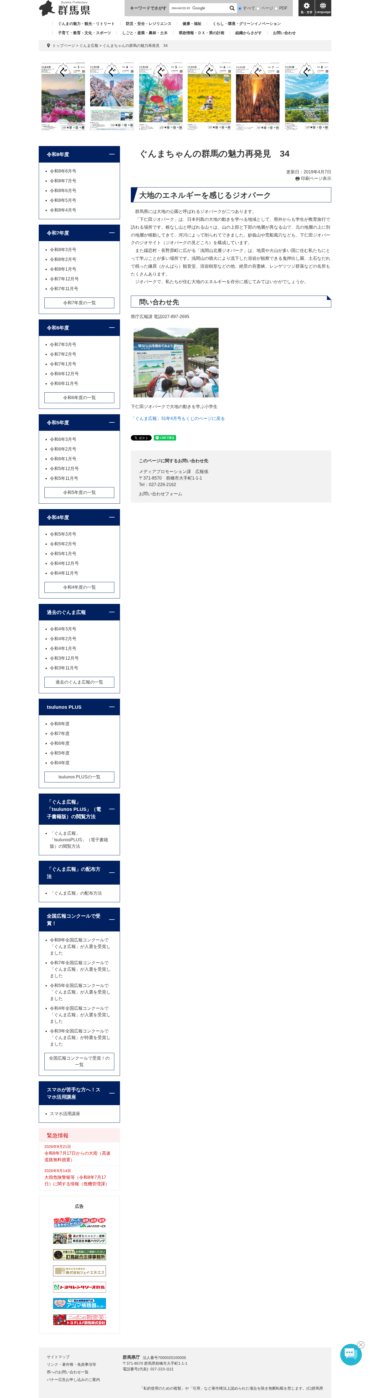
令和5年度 (58, 422)
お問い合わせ (284, 33)
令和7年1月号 (63, 364)
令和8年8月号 (63, 171)
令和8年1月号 (63, 269)
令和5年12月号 (64, 468)
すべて (249, 8)
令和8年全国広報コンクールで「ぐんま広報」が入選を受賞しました (80, 946)
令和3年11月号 (64, 668)
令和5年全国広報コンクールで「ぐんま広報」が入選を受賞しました (80, 992)
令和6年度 (58, 328)
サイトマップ (58, 1357)
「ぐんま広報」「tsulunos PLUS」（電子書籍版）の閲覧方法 (74, 809)
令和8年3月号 (63, 249)
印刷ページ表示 (316, 178)
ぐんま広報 (88, 45)
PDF (283, 8)
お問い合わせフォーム (160, 493)
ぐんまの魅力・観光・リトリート (86, 23)
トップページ (63, 45)
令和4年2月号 (63, 638)
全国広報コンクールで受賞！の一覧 (79, 1061)
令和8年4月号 (63, 210)
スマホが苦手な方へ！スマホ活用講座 (73, 1093)
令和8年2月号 (63, 259)
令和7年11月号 (64, 288)
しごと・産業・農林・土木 (145, 33)
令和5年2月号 (63, 544)
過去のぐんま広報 (66, 612)
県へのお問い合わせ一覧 (68, 1372)
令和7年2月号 (63, 354)
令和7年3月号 (63, 344)
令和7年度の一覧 (79, 302)
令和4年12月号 (64, 563)
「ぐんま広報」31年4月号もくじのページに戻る (178, 418)
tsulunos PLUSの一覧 (79, 777)
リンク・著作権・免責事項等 (71, 1364)
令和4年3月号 (63, 629)
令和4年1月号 (63, 648)
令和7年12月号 (64, 279)
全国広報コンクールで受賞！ (73, 919)
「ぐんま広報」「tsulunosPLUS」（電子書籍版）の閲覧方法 (79, 840)
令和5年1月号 (63, 553)
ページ (267, 8)
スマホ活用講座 (65, 1113)
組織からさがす (248, 33)
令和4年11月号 (64, 573)
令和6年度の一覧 (79, 397)
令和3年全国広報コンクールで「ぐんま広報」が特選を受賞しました (80, 1037)
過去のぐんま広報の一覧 (79, 682)
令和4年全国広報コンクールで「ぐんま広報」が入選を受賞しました (80, 1015)
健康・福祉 (192, 23)
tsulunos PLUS (64, 707)
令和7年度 (58, 233)
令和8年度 (58, 154)
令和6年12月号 (64, 373)
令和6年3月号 (63, 439)
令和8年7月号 (63, 181)
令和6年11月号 (64, 383)
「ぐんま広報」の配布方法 (73, 872)
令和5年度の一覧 (79, 492)
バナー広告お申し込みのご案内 (73, 1379)
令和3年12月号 (64, 658)
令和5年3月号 (63, 534)
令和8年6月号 (63, 190)
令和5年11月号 (64, 478)
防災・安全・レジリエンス (148, 23)
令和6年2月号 (63, 449)
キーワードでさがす (148, 8)
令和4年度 (58, 517)
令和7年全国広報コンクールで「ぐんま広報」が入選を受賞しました (80, 969)
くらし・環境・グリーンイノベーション (247, 23)
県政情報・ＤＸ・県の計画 (201, 33)
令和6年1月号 (63, 459)
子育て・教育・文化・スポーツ (84, 33)
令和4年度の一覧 (79, 587)
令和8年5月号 (63, 200)
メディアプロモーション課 (165, 471)
